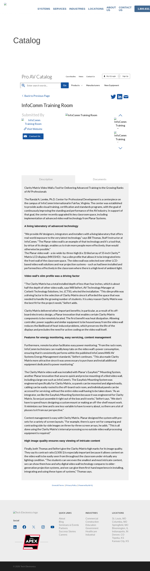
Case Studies (71, 76)
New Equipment (111, 85)
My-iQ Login (111, 76)
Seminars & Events (69, 525)
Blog (61, 522)
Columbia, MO (119, 522)
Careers (63, 534)
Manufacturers (93, 85)
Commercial (92, 518)
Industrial (90, 534)
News (81, 76)
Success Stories (67, 531)
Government (92, 528)
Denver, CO (118, 534)
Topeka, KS (118, 538)
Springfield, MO (120, 525)
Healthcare (91, 531)
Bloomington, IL (120, 528)
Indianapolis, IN (120, 531)
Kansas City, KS (120, 541)
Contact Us (90, 76)
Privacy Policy (71, 485)
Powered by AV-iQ (86, 485)
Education (91, 525)
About (62, 518)
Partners (63, 528)
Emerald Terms (58, 485)
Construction (92, 522)
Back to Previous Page (37, 95)
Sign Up (125, 76)
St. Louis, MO (119, 518)
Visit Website (34, 129)
